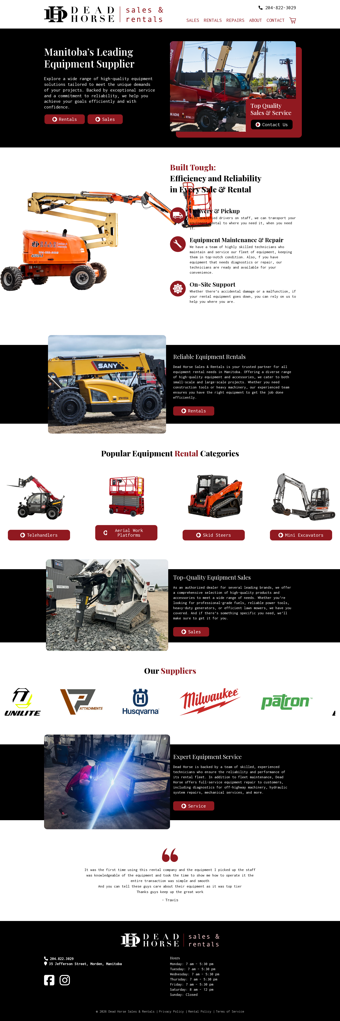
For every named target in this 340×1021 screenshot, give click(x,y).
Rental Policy (199, 1011)
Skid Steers (217, 535)
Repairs (235, 20)
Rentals (213, 20)
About (255, 20)
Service (197, 806)
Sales (192, 20)
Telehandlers (42, 535)
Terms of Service (230, 1011)
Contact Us (275, 124)
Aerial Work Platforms (129, 533)
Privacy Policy (171, 1011)
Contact (276, 20)
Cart (292, 21)
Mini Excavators (304, 535)
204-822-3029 (280, 7)
